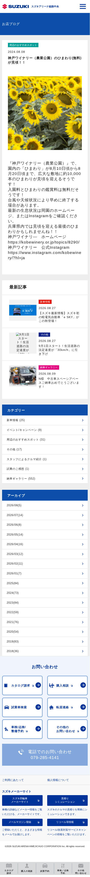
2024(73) (13, 592)
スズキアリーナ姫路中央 (45, 6)
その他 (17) (14, 449)
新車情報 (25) (16, 420)
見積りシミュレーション (65, 800)
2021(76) (13, 622)
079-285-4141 (45, 757)
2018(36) (13, 651)
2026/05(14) (15, 534)
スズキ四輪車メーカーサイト (20, 800)
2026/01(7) (14, 573)
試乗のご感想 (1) (18, 468)
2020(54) (13, 631)
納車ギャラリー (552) (21, 478)
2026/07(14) (15, 515)
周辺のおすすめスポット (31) (26, 439)
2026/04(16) (15, 544)
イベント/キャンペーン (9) (24, 430)
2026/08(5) (14, 505)
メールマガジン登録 (20, 822)
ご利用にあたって (13, 780)
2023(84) (13, 602)
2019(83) (13, 641)
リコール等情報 (65, 822)
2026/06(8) (14, 524)
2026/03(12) (15, 554)
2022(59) (13, 612)
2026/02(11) (15, 563)
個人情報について (58, 780)
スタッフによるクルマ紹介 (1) (27, 459)
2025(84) (13, 583)
